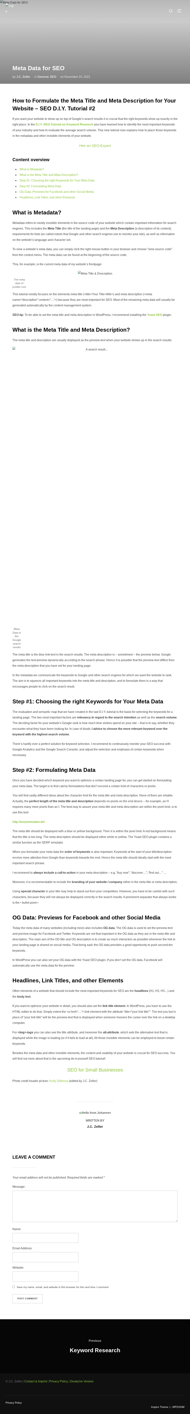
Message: (18, 1186)
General (42, 76)
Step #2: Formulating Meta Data (40, 186)
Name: (16, 1229)
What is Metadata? (31, 169)
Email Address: (22, 1248)
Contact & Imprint (35, 1381)
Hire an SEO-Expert (95, 146)
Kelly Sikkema (58, 1081)
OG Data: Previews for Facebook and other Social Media (56, 191)
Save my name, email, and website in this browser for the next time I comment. (63, 1287)
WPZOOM (178, 1406)
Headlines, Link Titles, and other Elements (47, 197)
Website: (18, 1267)
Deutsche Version (82, 1381)
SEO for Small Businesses (95, 1070)
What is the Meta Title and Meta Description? (48, 174)
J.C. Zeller (23, 76)
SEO (53, 76)
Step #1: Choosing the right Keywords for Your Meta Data (56, 180)
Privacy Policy (58, 1381)
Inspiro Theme (159, 1406)
